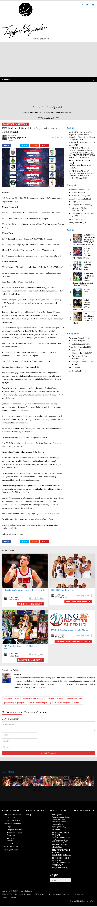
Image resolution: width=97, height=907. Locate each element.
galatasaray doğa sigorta (15, 702)
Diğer (74, 201)
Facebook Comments (36, 712)
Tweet (25, 145)
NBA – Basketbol (76, 219)
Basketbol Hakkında (14, 124)
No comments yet (12, 712)
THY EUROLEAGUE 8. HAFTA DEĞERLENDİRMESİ (83, 318)
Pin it (45, 145)
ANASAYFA (7, 894)
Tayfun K (13, 135)
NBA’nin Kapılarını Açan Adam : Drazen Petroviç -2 (24, 591)
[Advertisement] (48, 59)
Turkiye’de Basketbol (24, 894)
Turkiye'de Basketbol (14, 139)
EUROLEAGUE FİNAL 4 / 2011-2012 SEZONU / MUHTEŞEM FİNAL (83, 253)
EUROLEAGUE (78, 195)
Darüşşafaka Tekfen (55, 698)
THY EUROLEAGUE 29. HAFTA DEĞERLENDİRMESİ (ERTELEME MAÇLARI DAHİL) (81, 174)
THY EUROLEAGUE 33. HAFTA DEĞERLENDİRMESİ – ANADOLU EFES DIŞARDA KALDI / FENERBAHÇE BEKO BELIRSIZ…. (82, 153)
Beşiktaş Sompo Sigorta (33, 698)
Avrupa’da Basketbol (61, 894)
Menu (5, 80)
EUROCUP (76, 192)
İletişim (13, 897)
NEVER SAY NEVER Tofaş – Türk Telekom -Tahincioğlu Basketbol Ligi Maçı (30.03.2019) (83, 279)
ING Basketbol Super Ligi (40, 702)
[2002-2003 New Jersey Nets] (72, 571)
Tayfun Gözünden (25, 891)
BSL (24, 137)
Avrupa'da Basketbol (77, 189)
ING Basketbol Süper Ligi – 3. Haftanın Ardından (20, 647)
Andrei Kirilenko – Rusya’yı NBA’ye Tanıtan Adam (82, 305)
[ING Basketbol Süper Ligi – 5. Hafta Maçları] (69, 618)
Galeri (4, 897)
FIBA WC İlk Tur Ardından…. (81, 142)
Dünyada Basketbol (80, 204)
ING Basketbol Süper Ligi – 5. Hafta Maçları (69, 629)
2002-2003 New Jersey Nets (63, 590)
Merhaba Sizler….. (87, 290)
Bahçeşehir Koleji (11, 698)
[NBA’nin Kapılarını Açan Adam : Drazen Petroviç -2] (25, 571)
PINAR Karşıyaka (62, 702)
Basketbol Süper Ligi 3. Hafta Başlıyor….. (88, 265)
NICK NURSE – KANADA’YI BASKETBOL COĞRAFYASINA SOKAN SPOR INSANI (84, 240)
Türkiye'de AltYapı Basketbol (79, 209)
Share (7, 145)
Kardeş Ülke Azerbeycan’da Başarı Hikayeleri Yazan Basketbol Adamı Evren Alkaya (82, 134)
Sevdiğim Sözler (75, 222)
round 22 (78, 702)
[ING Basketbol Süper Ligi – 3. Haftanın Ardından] (25, 627)
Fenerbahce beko (74, 698)
